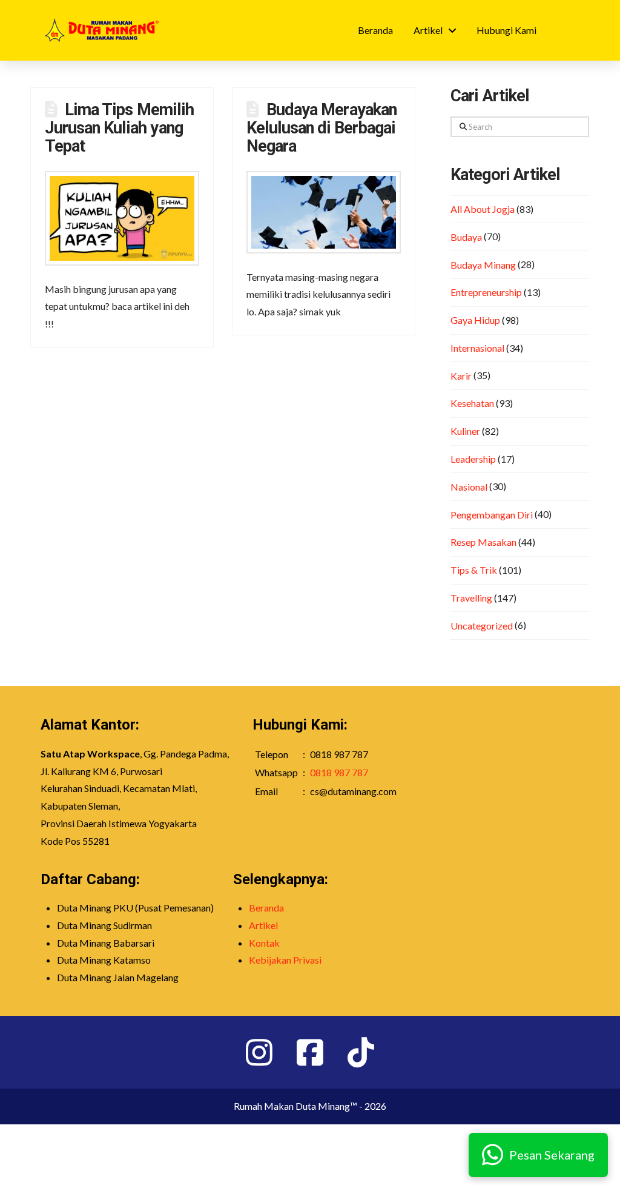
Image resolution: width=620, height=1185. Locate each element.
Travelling (471, 597)
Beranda (266, 907)
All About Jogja (482, 209)
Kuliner (465, 431)
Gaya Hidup (475, 320)
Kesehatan (472, 403)
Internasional (477, 348)
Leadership (473, 459)
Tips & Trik (473, 570)
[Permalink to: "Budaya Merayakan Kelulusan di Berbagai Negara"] (324, 212)
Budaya (466, 237)
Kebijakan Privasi (285, 959)
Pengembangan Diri (491, 514)
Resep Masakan (483, 542)
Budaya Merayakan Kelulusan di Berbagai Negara (321, 128)
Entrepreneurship (486, 292)
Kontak (264, 942)
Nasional (468, 486)
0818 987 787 (339, 772)
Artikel (263, 925)
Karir (461, 375)
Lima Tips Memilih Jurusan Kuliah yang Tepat (119, 128)
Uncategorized (481, 625)
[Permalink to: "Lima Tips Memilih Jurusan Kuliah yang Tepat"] (122, 218)
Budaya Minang (483, 264)
